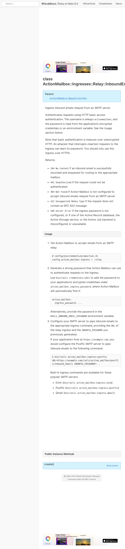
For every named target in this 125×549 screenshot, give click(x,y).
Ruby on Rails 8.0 (68, 3)
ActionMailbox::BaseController (68, 98)
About (119, 3)
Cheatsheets (105, 3)
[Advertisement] (82, 35)
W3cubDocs (49, 3)
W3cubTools (89, 3)
